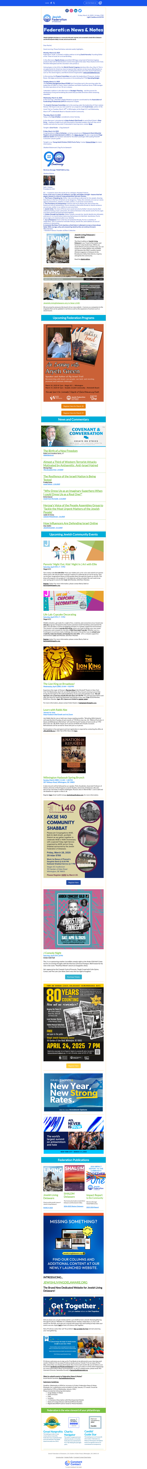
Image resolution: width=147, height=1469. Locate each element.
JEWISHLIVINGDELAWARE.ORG (65, 1282)
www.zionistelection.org (91, 72)
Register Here (73, 882)
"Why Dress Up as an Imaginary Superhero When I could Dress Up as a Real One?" (72, 492)
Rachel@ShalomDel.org (67, 1378)
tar (95, 1434)
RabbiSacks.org (48, 455)
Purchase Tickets (73, 977)
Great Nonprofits (53, 1431)
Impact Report (94, 1195)
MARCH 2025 (48, 1208)
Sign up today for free (81, 1329)
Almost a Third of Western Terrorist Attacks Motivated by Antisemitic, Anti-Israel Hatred (70, 463)
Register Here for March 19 (73, 413)
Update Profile (68, 1457)
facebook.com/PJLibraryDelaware (61, 1366)
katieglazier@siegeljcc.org (87, 703)
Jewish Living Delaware (50, 1196)
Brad (90, 124)
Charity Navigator (69, 1433)
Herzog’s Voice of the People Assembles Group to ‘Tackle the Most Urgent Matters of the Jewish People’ (73, 509)
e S (91, 1434)
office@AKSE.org (49, 731)
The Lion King (70, 690)
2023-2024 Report (92, 1207)
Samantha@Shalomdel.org (79, 1370)
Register (46, 583)
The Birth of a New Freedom (60, 450)
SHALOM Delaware (69, 1195)
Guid (87, 1434)
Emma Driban (90, 142)
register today (82, 699)
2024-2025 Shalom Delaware (73, 1206)
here (75, 731)
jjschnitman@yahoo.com (75, 795)
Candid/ (88, 1431)
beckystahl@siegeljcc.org (51, 585)
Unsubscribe (59, 1457)
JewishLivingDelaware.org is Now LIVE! (61, 303)
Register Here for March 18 (73, 406)
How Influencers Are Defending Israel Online (70, 523)
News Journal (79, 135)
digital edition (85, 259)
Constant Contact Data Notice (82, 1457)
